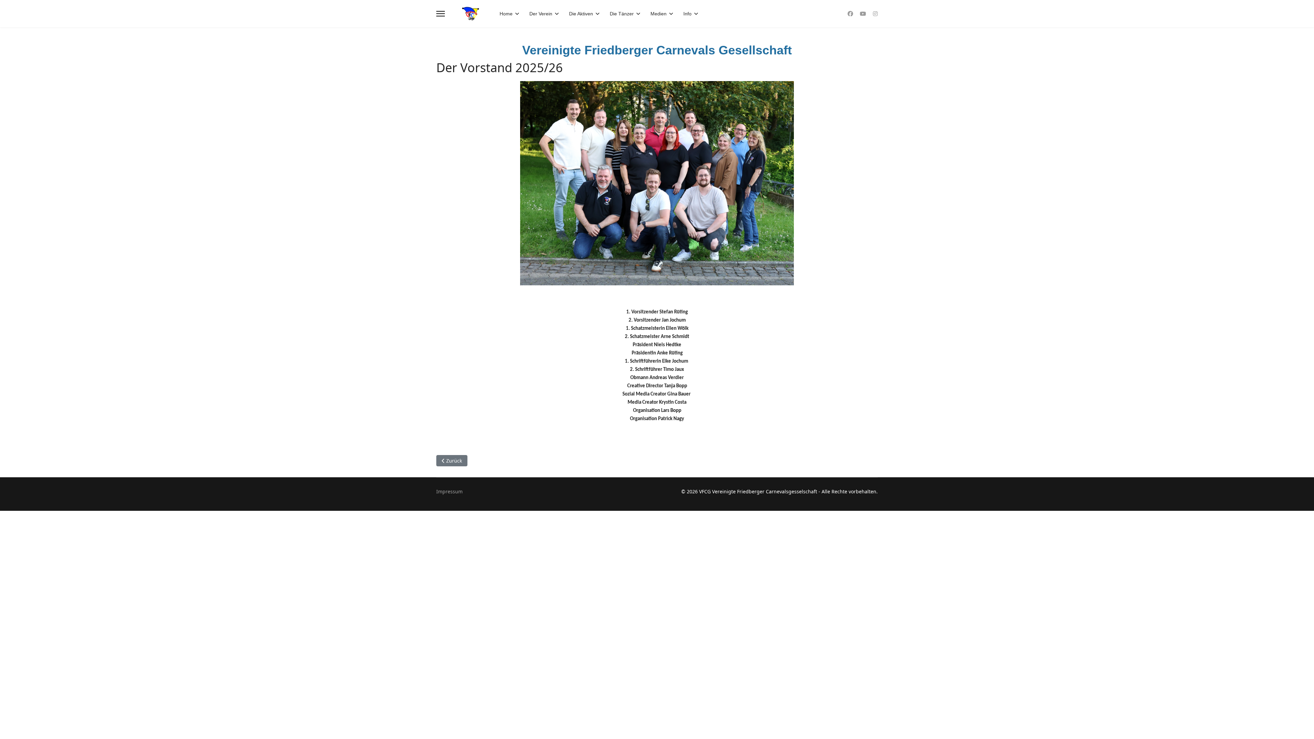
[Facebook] (850, 13)
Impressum (449, 491)
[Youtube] (863, 13)
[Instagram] (875, 13)
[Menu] (440, 13)
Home (506, 13)
